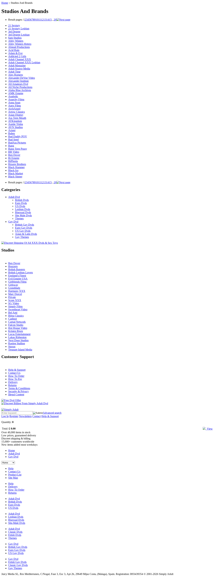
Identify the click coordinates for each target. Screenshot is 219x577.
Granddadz (14, 287)
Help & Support (16, 369)
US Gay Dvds (22, 230)
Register (13, 416)
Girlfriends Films (17, 281)
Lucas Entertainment (19, 334)
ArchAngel (14, 108)
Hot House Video (17, 328)
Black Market (15, 173)
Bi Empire (13, 158)
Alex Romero (15, 74)
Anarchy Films (16, 99)
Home (4, 2)
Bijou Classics (16, 315)
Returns (12, 385)
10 (37, 19)
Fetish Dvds (14, 534)
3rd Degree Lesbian (19, 34)
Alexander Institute (18, 80)
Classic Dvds (15, 531)
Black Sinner (15, 176)
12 (42, 19)
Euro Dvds (21, 203)
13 (44, 19)
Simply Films (15, 306)
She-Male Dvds (16, 522)
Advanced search (52, 412)
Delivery (13, 382)
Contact (36, 416)
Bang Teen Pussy (17, 148)
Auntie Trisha (15, 124)
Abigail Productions (19, 47)
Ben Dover (14, 155)
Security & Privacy (18, 391)
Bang (11, 145)
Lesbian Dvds (22, 209)
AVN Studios (15, 127)
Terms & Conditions (19, 388)
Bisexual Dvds (23, 212)
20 (55, 19)
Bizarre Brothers (17, 164)
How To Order (16, 376)
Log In (5, 416)
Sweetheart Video (17, 309)
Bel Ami (12, 312)
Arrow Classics (16, 111)
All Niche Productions (20, 87)
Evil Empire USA (18, 278)
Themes (19, 218)
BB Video (13, 151)
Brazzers (13, 266)
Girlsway (13, 284)
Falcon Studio (15, 324)
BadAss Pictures (17, 142)
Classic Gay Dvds (18, 565)
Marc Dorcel (15, 294)
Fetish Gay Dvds (17, 562)
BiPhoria (13, 161)
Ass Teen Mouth (17, 117)
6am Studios (15, 37)
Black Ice (13, 170)
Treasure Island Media (20, 349)
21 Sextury (14, 25)
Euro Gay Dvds (23, 227)
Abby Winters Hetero (19, 43)
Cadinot (12, 318)
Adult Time (14, 71)
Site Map (13, 477)
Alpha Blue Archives (19, 90)
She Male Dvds (23, 215)
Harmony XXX (16, 291)
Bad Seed (13, 139)
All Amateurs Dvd (18, 84)
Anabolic (13, 96)
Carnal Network (17, 321)
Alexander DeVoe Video (21, 77)
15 (50, 19)
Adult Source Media (19, 68)
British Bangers (16, 269)
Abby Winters (15, 40)
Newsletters (25, 416)
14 (47, 19)
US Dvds (20, 206)
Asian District (15, 114)
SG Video (13, 303)
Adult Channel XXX (19, 59)
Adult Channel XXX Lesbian (24, 62)
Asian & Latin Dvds (26, 233)
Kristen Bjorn (15, 331)
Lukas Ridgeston (17, 337)
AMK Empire (15, 93)
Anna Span (14, 102)
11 (39, 19)
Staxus (11, 346)
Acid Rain (13, 50)
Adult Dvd (14, 196)
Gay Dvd (13, 221)
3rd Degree (14, 31)
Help (11, 468)
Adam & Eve (15, 53)
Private (12, 297)
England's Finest (17, 275)
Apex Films (14, 105)
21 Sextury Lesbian (18, 28)
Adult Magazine (17, 65)
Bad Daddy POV (17, 136)
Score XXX (14, 300)
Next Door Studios (18, 340)
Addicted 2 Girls (17, 56)
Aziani (11, 130)
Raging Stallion (16, 343)
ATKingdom (15, 121)
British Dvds (22, 200)
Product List (14, 474)
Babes (11, 133)
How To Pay (15, 379)
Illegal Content (16, 394)
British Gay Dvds (24, 224)
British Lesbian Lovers (20, 272)
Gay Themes (22, 237)
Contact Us (14, 372)
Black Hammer (16, 167)
